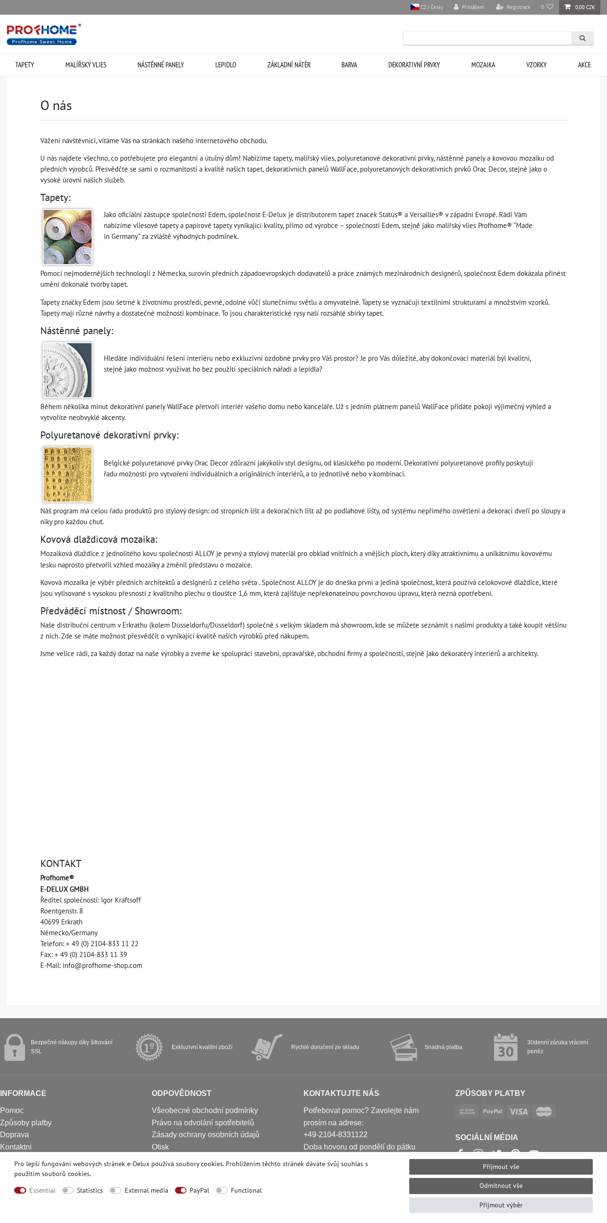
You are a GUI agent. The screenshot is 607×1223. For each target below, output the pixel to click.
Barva (349, 64)
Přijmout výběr (501, 1205)
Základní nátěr (289, 64)
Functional (246, 1190)
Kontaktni (16, 1147)
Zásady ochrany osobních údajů (205, 1135)
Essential (42, 1190)
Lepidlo (225, 64)
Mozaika (483, 64)
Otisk (160, 1147)
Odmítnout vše (501, 1185)
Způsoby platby (26, 1123)
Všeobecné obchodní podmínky (205, 1110)
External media (146, 1190)
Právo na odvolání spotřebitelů (203, 1123)
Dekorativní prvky (414, 64)
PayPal (199, 1190)
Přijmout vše (501, 1166)
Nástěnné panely (161, 64)
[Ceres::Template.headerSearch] (582, 38)
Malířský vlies (85, 64)
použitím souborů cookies (52, 1173)
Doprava (14, 1135)
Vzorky (536, 64)
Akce (584, 64)
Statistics (90, 1190)
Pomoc (12, 1110)
